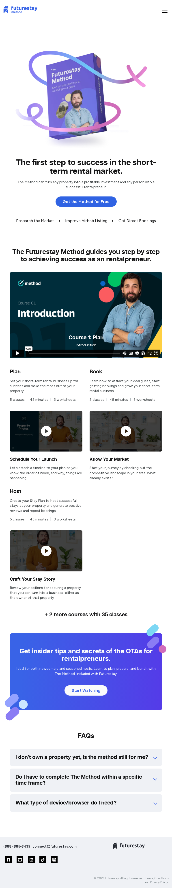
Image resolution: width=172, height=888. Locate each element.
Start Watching (86, 690)
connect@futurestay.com (54, 846)
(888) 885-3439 (16, 846)
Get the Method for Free (86, 201)
